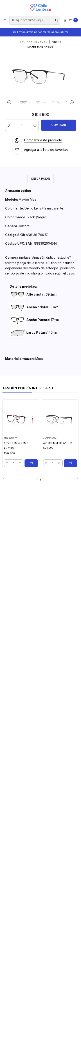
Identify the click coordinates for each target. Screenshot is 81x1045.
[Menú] (4, 20)
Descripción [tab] (40, 178)
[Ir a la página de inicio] (40, 7)
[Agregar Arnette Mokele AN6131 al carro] (70, 463)
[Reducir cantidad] (8, 125)
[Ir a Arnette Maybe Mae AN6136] (21, 418)
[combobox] (34, 20)
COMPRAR (58, 125)
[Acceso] (65, 20)
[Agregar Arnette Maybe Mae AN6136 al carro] (31, 463)
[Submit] (56, 20)
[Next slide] (70, 102)
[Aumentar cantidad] (35, 125)
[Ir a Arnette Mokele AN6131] (60, 418)
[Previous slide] (10, 102)
